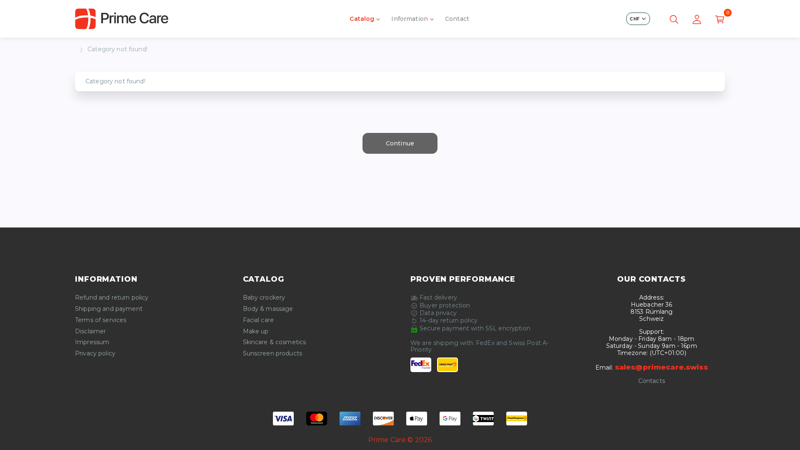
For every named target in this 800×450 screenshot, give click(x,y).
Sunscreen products (272, 353)
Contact (457, 18)
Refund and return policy (111, 297)
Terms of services (100, 320)
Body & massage (268, 308)
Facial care (258, 320)
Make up (256, 331)
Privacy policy (95, 353)
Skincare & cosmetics (274, 342)
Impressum (92, 342)
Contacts (651, 381)
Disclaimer (90, 331)
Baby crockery (264, 297)
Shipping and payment (108, 308)
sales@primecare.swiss (661, 367)
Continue (400, 143)
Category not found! (118, 49)
